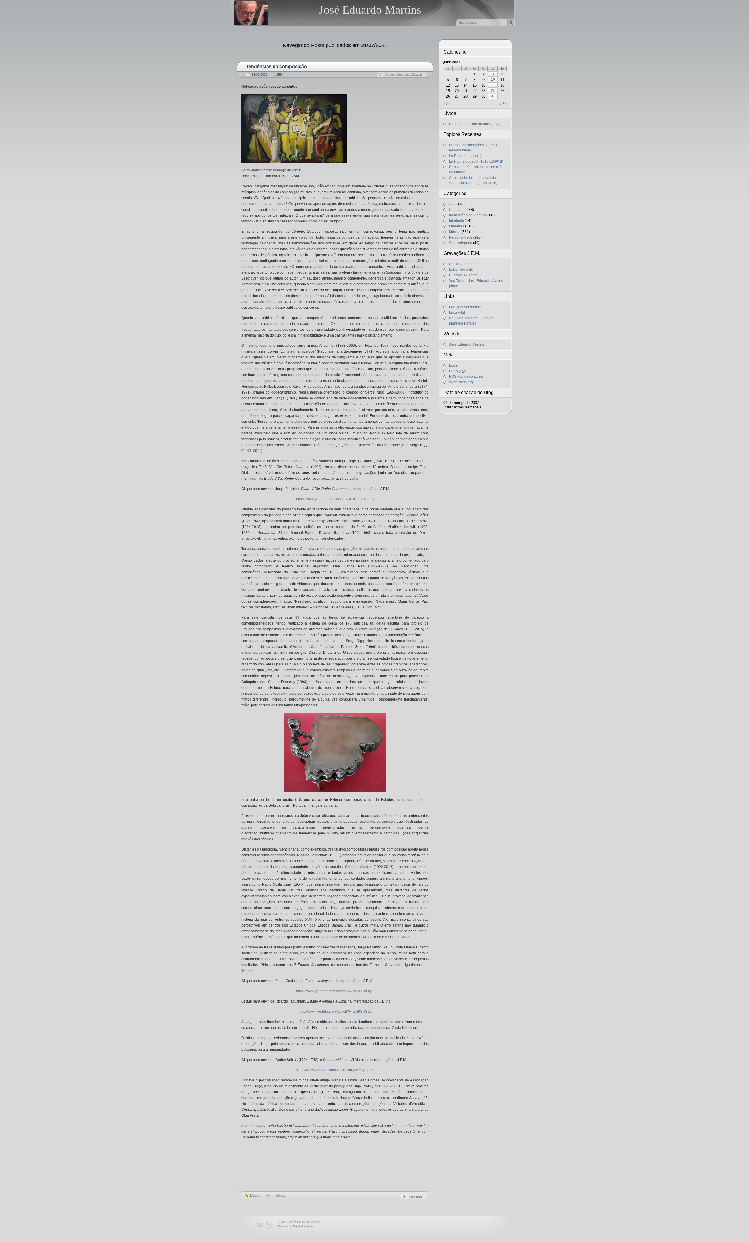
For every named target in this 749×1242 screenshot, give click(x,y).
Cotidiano (457, 210)
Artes (453, 204)
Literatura (456, 226)
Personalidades (461, 237)
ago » (502, 103)
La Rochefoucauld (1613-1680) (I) (476, 161)
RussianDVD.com (463, 275)
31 (493, 96)
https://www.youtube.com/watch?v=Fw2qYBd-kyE (335, 991)
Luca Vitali (457, 312)
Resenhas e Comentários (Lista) (475, 124)
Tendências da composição (276, 66)
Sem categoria (460, 243)
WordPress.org (461, 382)
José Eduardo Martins (370, 9)
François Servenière (465, 307)
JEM (279, 74)
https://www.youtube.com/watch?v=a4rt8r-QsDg (335, 1012)
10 (493, 79)
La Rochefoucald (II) (465, 156)
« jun (447, 103)
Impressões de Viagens (468, 215)
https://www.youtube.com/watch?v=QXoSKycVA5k (335, 1070)
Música (255, 1195)
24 (493, 91)
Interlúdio (456, 221)
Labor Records (461, 270)
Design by (295, 1226)
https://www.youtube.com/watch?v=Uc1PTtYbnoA (335, 499)
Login (453, 365)
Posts (457, 371)
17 (493, 85)
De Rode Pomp (461, 264)
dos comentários (466, 377)
